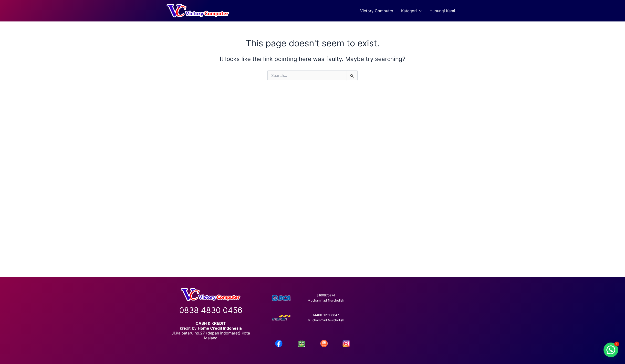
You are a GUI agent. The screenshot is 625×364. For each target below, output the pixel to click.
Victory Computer (376, 10)
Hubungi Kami (442, 10)
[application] (419, 10)
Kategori (409, 10)
